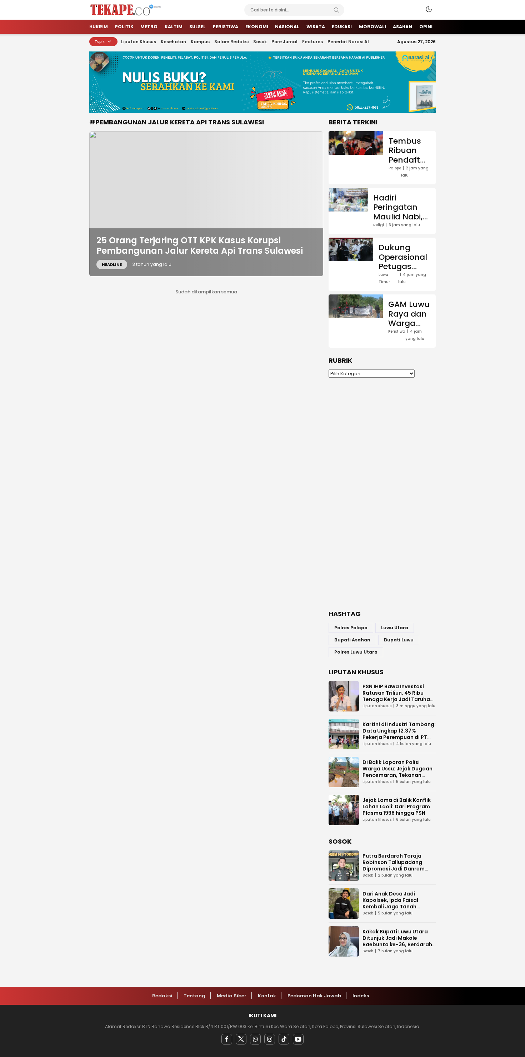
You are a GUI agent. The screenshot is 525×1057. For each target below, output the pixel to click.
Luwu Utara (394, 628)
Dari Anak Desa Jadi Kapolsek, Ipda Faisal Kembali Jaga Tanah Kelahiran (390, 903)
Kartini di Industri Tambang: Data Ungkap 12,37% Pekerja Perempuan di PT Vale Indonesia (399, 734)
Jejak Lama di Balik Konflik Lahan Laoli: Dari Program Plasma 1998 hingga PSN (396, 807)
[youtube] (298, 1039)
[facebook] (226, 1039)
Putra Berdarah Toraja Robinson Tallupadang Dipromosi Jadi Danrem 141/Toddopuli (393, 865)
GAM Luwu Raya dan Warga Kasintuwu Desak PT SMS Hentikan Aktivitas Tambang (409, 342)
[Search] (336, 10)
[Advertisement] (382, 494)
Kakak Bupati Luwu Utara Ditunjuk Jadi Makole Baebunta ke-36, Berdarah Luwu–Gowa (397, 941)
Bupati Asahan (352, 640)
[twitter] (241, 1039)
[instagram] (269, 1039)
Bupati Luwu (399, 640)
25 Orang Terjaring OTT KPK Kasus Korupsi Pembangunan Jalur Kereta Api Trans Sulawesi (199, 245)
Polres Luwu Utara (356, 652)
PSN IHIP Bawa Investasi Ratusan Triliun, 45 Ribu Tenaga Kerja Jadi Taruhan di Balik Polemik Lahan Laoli (398, 696)
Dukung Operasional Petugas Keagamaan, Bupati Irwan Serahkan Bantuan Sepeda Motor (404, 285)
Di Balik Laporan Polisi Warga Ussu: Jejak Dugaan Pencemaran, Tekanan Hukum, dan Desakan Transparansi (397, 775)
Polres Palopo (351, 628)
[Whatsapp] (255, 1039)
